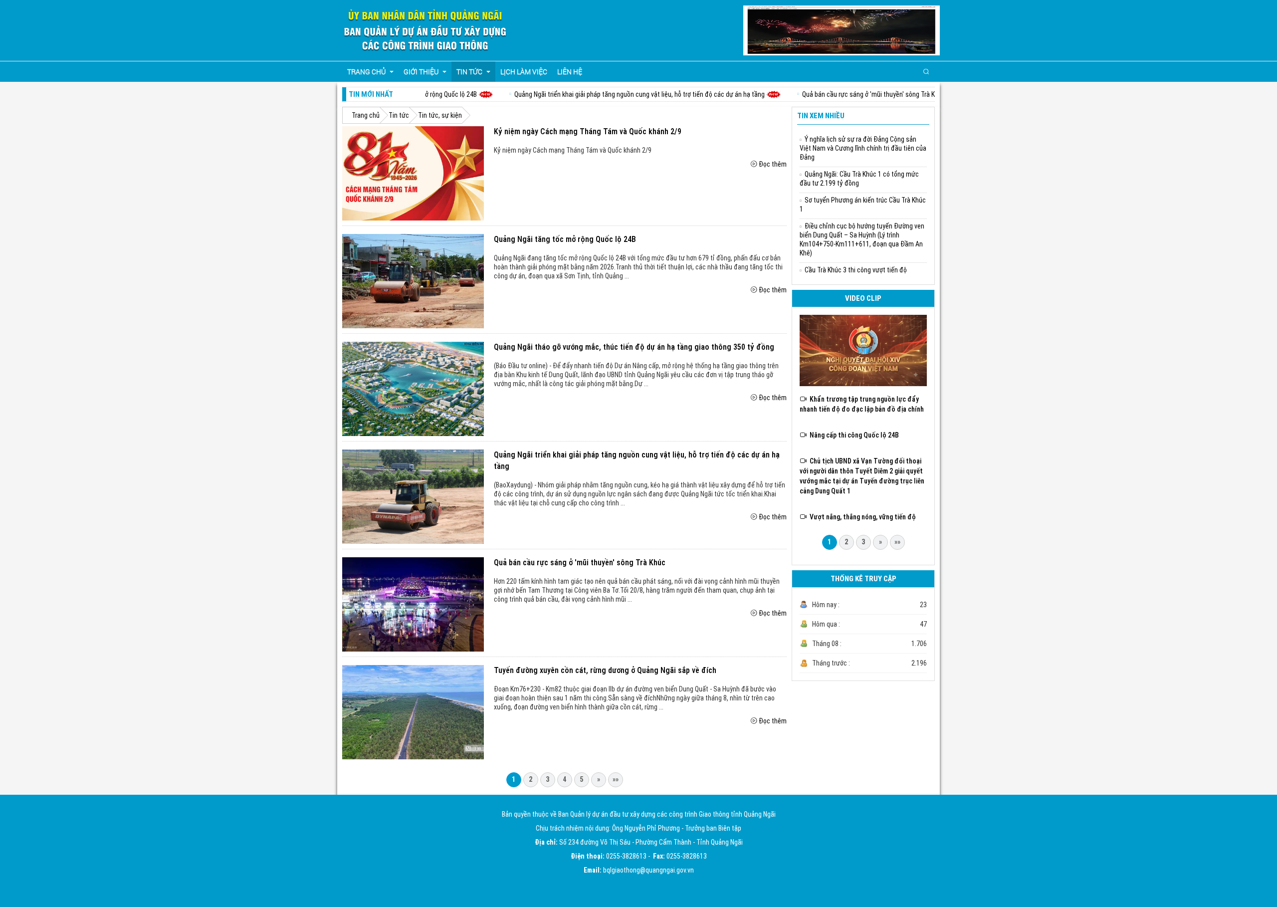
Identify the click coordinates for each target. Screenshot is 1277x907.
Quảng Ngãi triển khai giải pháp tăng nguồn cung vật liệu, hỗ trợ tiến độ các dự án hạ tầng (610, 94)
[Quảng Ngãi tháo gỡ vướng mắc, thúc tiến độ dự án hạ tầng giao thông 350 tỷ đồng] (413, 389)
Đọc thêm (773, 164)
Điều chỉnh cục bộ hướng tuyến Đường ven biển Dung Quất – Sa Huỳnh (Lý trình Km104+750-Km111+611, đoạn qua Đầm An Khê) (862, 239)
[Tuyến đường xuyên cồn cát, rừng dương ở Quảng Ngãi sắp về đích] (413, 712)
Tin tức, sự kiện (440, 115)
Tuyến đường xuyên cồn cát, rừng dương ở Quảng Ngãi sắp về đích (605, 670)
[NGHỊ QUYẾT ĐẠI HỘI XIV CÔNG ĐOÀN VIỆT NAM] (863, 350)
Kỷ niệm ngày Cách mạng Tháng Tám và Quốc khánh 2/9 (587, 131)
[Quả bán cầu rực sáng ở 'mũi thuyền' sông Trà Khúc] (413, 604)
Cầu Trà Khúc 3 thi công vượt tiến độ (856, 270)
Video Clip (863, 298)
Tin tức (399, 115)
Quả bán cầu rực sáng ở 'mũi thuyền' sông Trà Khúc (844, 94)
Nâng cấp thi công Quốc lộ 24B (853, 435)
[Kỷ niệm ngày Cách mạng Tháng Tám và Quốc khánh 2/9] (413, 173)
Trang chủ (366, 115)
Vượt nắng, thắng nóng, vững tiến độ (861, 517)
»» (616, 779)
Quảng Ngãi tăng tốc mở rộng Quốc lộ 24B (565, 239)
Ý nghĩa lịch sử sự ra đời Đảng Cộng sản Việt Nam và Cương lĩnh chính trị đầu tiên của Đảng (863, 148)
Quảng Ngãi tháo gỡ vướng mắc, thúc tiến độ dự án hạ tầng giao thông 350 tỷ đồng (634, 347)
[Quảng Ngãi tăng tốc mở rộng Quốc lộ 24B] (413, 281)
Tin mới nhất (371, 94)
